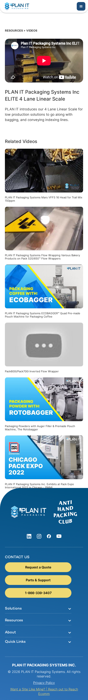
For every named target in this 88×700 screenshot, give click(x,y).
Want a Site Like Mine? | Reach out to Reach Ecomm (44, 691)
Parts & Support (38, 580)
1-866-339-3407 (38, 593)
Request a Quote (38, 567)
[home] (16, 6)
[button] (81, 6)
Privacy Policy (44, 683)
